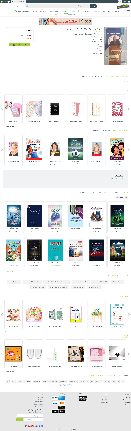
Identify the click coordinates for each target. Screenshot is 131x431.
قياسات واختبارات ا (75, 228)
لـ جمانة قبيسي (117, 164)
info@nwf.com (38, 404)
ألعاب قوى (106, 381)
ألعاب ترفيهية (115, 381)
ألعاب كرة (98, 381)
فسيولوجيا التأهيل (13, 228)
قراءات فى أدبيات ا (55, 263)
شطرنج (29, 381)
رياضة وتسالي (91, 375)
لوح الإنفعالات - (13, 366)
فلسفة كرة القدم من (117, 263)
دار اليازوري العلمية (78, 287)
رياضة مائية (36, 381)
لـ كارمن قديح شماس (55, 164)
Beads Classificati (34, 327)
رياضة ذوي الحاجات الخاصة (50, 381)
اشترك (19, 419)
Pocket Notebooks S (13, 121)
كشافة (69, 385)
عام (8, 381)
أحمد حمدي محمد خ (116, 231)
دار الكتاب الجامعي (14, 282)
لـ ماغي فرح (96, 164)
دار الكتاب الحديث (93, 287)
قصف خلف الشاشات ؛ (76, 263)
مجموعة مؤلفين (75, 231)
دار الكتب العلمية (117, 282)
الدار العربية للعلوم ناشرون (100, 282)
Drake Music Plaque (76, 366)
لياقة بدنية (62, 385)
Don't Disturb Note (117, 121)
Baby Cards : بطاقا (13, 327)
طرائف (13, 381)
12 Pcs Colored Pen (34, 121)
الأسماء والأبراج (117, 161)
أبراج (123, 381)
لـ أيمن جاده (75, 164)
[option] (117, 108)
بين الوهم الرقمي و (55, 228)
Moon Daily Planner (55, 121)
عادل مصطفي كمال (96, 265)
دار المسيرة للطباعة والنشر (80, 282)
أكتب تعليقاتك (119, 179)
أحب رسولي (13, 263)
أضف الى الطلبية (21, 44)
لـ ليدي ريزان (34, 164)
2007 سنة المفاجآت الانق (13, 161)
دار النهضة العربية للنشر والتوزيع (58, 287)
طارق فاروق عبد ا (96, 231)
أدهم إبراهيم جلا (34, 231)
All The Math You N (55, 327)
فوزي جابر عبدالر (13, 265)
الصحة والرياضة (84, 381)
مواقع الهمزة (76, 327)
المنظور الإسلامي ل (34, 263)
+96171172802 (38, 402)
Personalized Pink (75, 121)
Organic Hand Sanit (55, 366)
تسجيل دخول (125, 1)
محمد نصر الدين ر (55, 265)
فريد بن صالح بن (54, 231)
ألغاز (92, 381)
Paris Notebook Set (96, 366)
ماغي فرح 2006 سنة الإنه (96, 161)
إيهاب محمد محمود (13, 231)
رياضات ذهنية (73, 381)
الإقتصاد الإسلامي (34, 228)
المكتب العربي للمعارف (38, 287)
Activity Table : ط (96, 327)
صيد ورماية (21, 381)
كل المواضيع (100, 375)
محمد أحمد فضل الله (96, 31)
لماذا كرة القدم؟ (75, 161)
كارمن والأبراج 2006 (55, 161)
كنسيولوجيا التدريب (96, 263)
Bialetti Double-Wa (34, 366)
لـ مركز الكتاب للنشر (121, 197)
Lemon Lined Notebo (96, 121)
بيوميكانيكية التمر (97, 228)
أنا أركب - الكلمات (117, 327)
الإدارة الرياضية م (117, 228)
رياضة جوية (63, 381)
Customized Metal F (117, 366)
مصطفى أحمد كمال (33, 265)
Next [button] (2, 109)
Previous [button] (129, 109)
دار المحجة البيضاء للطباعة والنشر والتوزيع (57, 282)
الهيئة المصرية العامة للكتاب (32, 282)
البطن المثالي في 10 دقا (34, 161)
